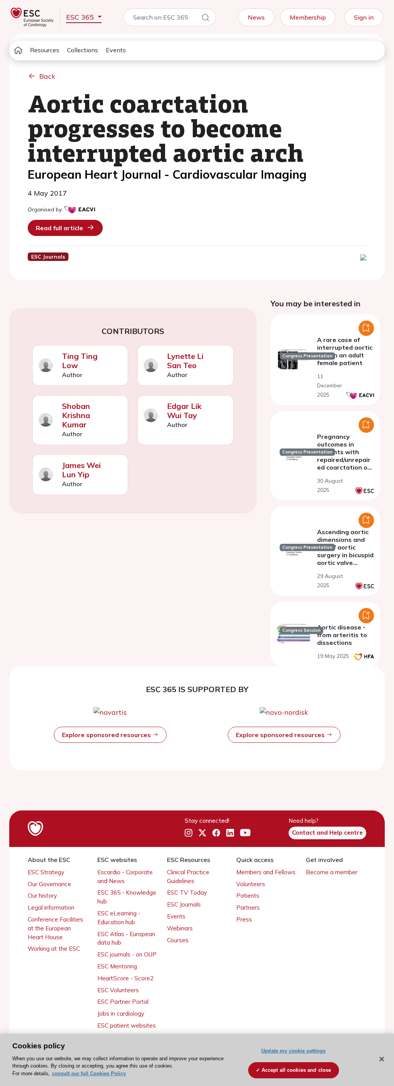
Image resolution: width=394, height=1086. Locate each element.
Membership (308, 17)
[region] (197, 1060)
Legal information (51, 907)
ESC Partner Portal (123, 1001)
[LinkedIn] (230, 833)
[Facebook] (216, 833)
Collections (82, 50)
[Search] (205, 19)
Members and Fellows (266, 872)
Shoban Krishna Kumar (76, 415)
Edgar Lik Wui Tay (184, 410)
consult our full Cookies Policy (89, 1073)
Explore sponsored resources (107, 735)
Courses (178, 940)
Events (116, 50)
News (256, 17)
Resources (44, 50)
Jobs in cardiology (120, 1013)
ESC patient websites (126, 1025)
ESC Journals (184, 904)
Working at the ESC (54, 948)
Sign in (364, 17)
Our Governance (49, 884)
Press (244, 919)
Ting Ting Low (80, 360)
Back (47, 76)
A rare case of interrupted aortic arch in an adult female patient (344, 351)
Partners (248, 907)
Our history (42, 895)
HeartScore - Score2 (125, 978)
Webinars (180, 928)
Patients (247, 895)
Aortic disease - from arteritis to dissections (342, 634)
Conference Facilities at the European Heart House (55, 928)
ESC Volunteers (118, 990)
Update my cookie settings (293, 1051)
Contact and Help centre (327, 832)
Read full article (59, 228)
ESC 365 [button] (81, 17)
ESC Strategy (46, 872)
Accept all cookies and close (296, 1070)
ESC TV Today (187, 892)
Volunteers (250, 884)
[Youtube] (245, 832)
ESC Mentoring (117, 966)
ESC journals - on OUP (127, 954)
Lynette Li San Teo (185, 360)
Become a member (331, 872)
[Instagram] (188, 833)
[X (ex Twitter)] (202, 833)
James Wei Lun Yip (81, 469)
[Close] (381, 1059)
